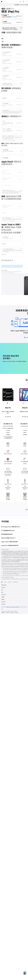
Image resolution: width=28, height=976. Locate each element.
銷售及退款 (12, 612)
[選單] (26, 1)
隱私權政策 (3, 612)
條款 (17, 561)
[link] (25, 973)
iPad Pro (8, 407)
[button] (20, 1)
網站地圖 (16, 612)
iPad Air (25, 407)
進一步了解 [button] (14, 17)
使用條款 (7, 612)
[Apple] (1, 582)
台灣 (2, 609)
